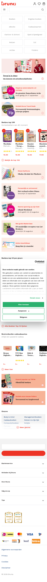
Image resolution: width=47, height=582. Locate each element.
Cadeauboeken (10, 420)
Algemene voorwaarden (12, 550)
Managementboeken (33, 417)
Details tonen (35, 298)
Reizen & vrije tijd (31, 420)
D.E (34, 42)
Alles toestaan (23, 304)
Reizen (12, 42)
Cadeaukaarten (34, 27)
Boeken (12, 19)
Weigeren (23, 317)
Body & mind (9, 417)
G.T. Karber (42, 149)
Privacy (5, 556)
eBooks (12, 27)
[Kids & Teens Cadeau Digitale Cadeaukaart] (31, 348)
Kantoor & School (12, 35)
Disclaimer (6, 568)
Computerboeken (11, 423)
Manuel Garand (6, 147)
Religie (27, 423)
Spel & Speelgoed (34, 35)
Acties (12, 50)
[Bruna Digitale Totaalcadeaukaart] (7, 348)
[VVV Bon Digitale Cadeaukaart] (19, 348)
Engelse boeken (34, 19)
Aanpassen (22, 311)
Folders (35, 50)
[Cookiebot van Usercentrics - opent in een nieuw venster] (34, 262)
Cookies (5, 562)
